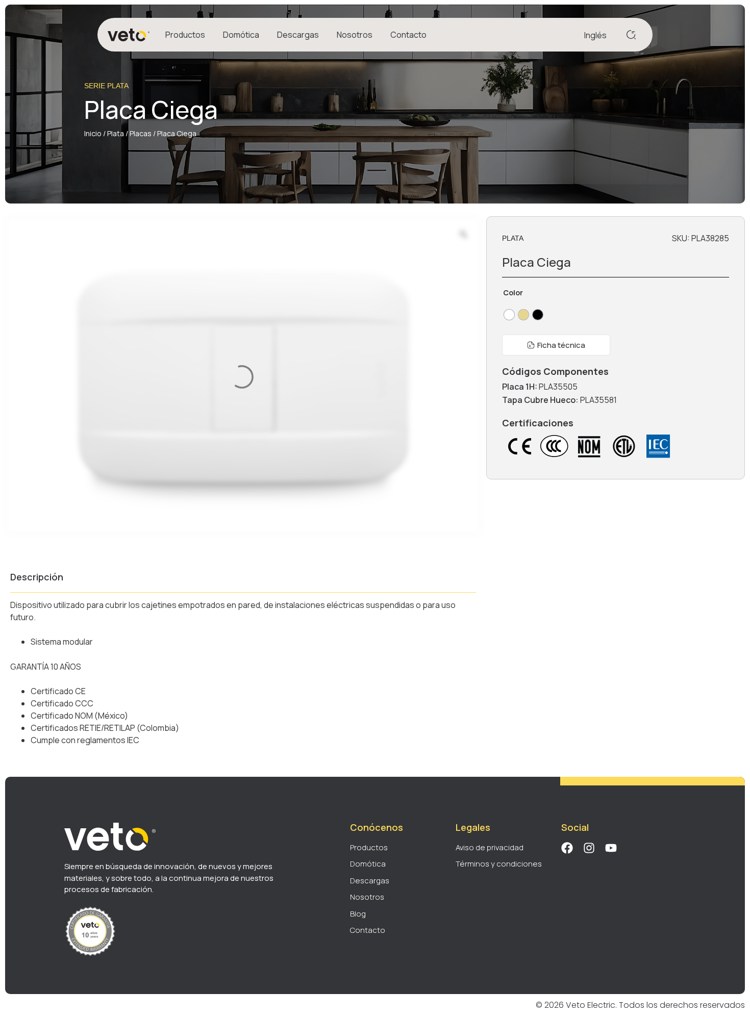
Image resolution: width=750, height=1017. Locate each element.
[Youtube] (611, 848)
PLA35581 (598, 399)
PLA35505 (558, 386)
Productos (185, 34)
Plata (115, 133)
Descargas (298, 34)
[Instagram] (589, 848)
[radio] (509, 315)
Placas (141, 133)
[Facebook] (567, 848)
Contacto (408, 34)
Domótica (241, 34)
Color (513, 292)
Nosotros (354, 34)
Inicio (93, 133)
